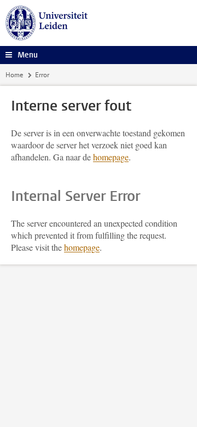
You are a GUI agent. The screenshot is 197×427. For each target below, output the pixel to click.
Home (14, 75)
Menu (28, 55)
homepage (111, 157)
